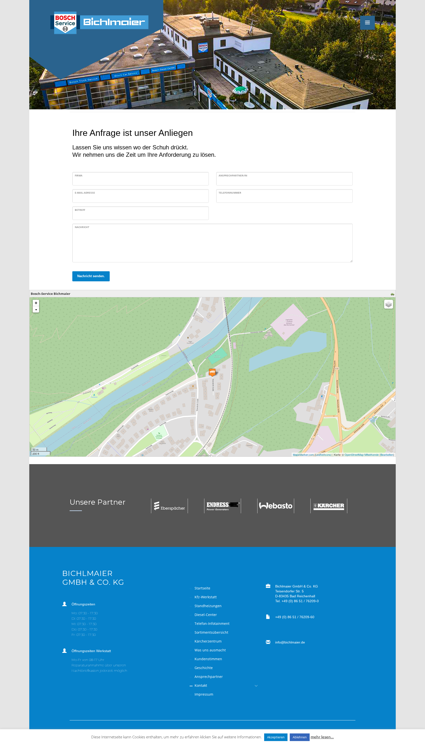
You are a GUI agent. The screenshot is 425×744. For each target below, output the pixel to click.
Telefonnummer (230, 192)
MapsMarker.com (303, 455)
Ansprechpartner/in (233, 175)
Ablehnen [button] (300, 737)
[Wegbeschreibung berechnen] (393, 293)
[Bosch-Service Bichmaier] (212, 372)
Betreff (80, 210)
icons (327, 455)
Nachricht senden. (91, 276)
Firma (78, 175)
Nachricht (82, 227)
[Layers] (388, 304)
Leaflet (320, 455)
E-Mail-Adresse (85, 192)
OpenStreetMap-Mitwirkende (362, 455)
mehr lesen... (322, 736)
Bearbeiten (386, 455)
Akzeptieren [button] (276, 737)
